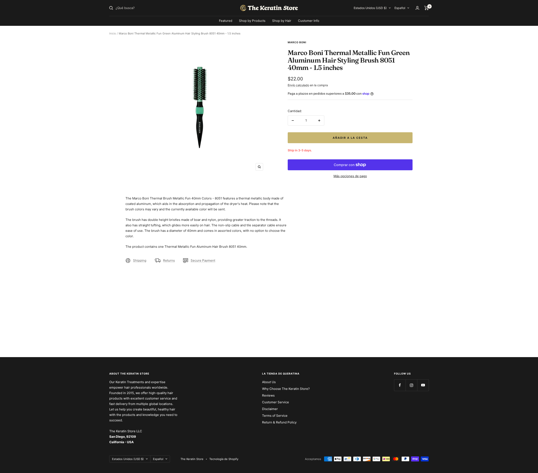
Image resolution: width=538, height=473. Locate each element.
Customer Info (308, 21)
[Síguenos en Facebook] (400, 385)
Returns (169, 260)
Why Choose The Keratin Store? (286, 389)
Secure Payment (203, 260)
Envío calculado (298, 85)
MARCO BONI (297, 42)
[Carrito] (426, 8)
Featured (225, 21)
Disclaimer (270, 409)
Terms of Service (274, 416)
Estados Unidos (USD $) (370, 8)
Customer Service (275, 402)
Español (399, 8)
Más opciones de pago (350, 176)
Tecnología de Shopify (223, 459)
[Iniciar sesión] (417, 8)
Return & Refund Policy (279, 422)
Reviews (268, 395)
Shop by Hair (281, 21)
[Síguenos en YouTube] (423, 385)
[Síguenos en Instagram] (411, 385)
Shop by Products (252, 21)
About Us (269, 382)
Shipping (139, 260)
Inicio (112, 33)
